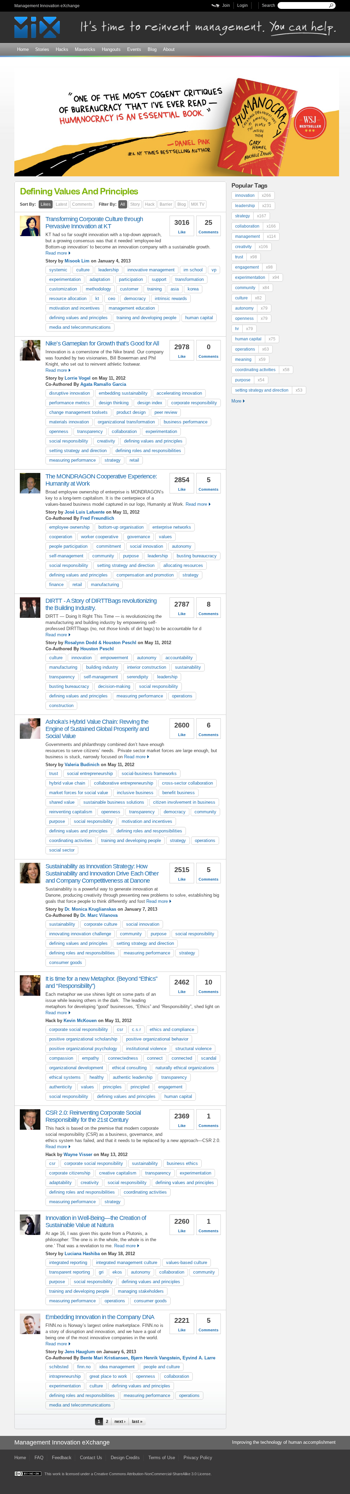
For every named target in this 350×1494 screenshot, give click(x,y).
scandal (208, 1058)
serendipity (137, 676)
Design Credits (125, 1457)
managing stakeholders (141, 1291)
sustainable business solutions (113, 802)
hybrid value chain (67, 783)
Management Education (132, 308)
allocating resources (183, 565)
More (236, 401)
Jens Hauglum (80, 1351)
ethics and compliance (172, 1029)
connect (155, 1058)
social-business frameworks (149, 773)
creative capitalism (117, 1173)
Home (23, 49)
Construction (61, 705)
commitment (108, 546)
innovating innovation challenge (80, 933)
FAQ (39, 1457)
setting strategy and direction (78, 450)
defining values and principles (78, 317)
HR (244, 328)
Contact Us (91, 1457)
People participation (68, 546)
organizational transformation (126, 421)
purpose (131, 555)
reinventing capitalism (70, 811)
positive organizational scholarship (83, 1039)
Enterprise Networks (171, 527)
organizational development (76, 1067)
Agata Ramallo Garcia (103, 384)
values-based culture (186, 1262)
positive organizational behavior (157, 1039)
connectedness (123, 1058)
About (169, 49)
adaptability (60, 1182)
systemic (58, 269)
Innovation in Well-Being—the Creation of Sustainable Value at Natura (95, 1221)
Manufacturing (105, 584)
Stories (42, 49)
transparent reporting (69, 1272)
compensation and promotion (145, 575)
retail (134, 460)
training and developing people (146, 317)
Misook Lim (77, 260)
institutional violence (146, 1048)
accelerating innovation (179, 393)
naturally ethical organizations (185, 1067)
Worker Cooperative (99, 536)
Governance (138, 536)
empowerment (114, 657)
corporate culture (100, 924)
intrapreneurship (65, 1376)
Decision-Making (114, 686)
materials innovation (69, 421)
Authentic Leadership (132, 1077)
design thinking (114, 402)
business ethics (182, 1163)
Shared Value (62, 802)
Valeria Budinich (82, 764)
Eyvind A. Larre (199, 1357)
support (159, 279)
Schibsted (58, 1366)
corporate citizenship (69, 1173)
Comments (82, 204)
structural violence (193, 1048)
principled (140, 1086)
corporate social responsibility (78, 1029)
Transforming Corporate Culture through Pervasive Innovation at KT (94, 223)
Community (103, 555)
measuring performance (72, 460)
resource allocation (67, 298)
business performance (185, 421)
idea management (117, 1366)
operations (182, 695)
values (165, 536)
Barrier (166, 204)
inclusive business (135, 792)
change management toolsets (78, 412)
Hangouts (111, 49)
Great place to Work (108, 1376)
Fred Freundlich (97, 518)
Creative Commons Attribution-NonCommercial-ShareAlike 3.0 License (152, 1474)
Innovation (81, 657)
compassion (61, 1058)
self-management (66, 555)
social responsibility (68, 441)
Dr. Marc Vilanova (99, 915)
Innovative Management (151, 269)
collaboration (124, 431)
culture (83, 269)
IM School (193, 269)
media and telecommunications (80, 327)
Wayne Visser (78, 1154)
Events (134, 49)
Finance (56, 584)
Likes (46, 204)
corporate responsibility (194, 402)
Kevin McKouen (80, 1020)
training (154, 288)
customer (129, 288)
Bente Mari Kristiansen (104, 1357)
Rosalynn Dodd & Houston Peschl (100, 642)
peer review (165, 412)
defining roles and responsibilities (148, 450)
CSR (120, 1029)
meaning (250, 359)
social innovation (146, 546)
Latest (61, 204)
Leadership (108, 269)
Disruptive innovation (69, 393)
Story (135, 204)
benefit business (178, 792)
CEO (111, 298)
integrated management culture (126, 1262)
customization (63, 288)
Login (242, 5)
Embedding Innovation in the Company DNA (99, 1317)
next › (120, 1421)
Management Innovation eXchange (47, 5)
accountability (179, 657)
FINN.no (84, 1366)
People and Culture (162, 1366)
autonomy (181, 546)
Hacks (62, 49)
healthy (97, 1077)
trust (53, 773)
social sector (62, 850)
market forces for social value (78, 792)
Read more (56, 253)
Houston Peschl (97, 648)
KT (97, 298)
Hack (149, 204)
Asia (175, 288)
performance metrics (69, 402)
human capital (199, 317)
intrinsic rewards (171, 298)
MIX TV (197, 204)
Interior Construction (146, 667)
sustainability (188, 667)
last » (137, 1421)
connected (182, 1058)
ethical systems (65, 1077)
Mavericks (85, 49)
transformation (189, 279)
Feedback (61, 1457)
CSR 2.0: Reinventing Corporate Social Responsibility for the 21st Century (93, 1116)
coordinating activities (70, 840)
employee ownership (69, 527)
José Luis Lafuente (85, 512)
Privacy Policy (198, 1457)
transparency (90, 431)
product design (131, 412)
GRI (101, 1272)
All (122, 204)
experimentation (65, 279)
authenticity (60, 1086)
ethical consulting (129, 1067)
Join (226, 5)
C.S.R (136, 1029)
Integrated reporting (68, 1262)
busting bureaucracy (197, 555)
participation (131, 279)
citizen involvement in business (184, 802)
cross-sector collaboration (187, 783)
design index (149, 402)
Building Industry (102, 667)
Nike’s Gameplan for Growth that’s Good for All (102, 343)
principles (112, 1086)
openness (58, 431)
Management (255, 236)
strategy (113, 460)
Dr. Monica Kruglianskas (90, 909)
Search (268, 5)
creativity (106, 441)
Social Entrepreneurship (90, 773)
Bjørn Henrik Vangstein (155, 1357)
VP (214, 269)
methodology (98, 288)
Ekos (117, 1272)
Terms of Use (161, 1457)
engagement (170, 1086)
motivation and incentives (74, 308)
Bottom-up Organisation (121, 527)
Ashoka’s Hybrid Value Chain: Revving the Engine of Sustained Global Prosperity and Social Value (97, 728)
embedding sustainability (123, 393)
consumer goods (65, 962)
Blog (152, 49)
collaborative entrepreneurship (123, 783)
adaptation (100, 279)
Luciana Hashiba (82, 1253)
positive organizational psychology (83, 1048)
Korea (193, 288)
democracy (135, 298)
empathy (90, 1058)
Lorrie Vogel (78, 378)
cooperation (60, 536)
